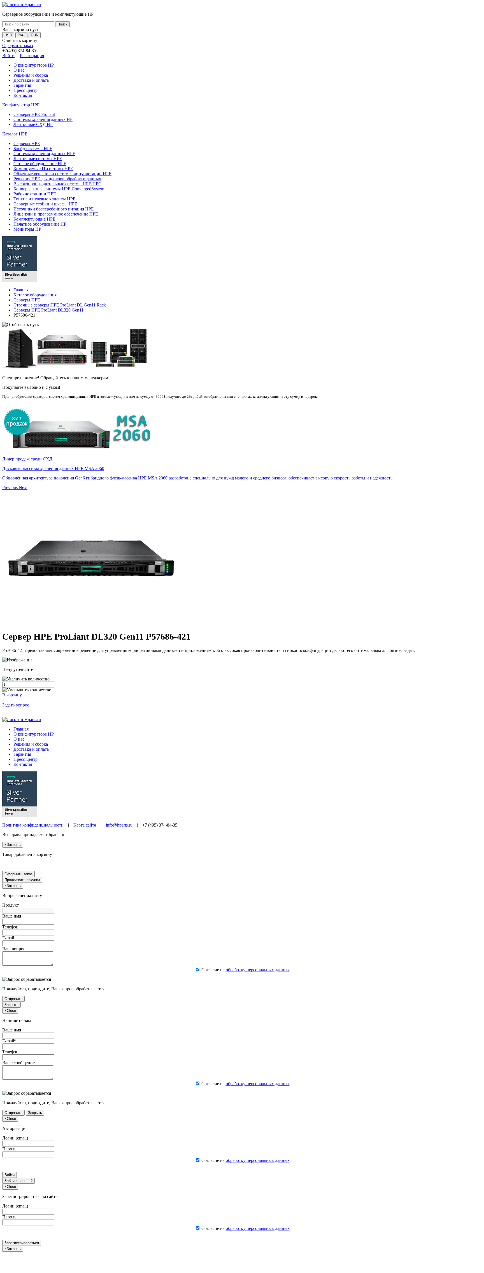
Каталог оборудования (35, 294)
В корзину (12, 694)
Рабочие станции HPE (34, 193)
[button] (10, 487)
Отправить (13, 999)
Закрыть (11, 1005)
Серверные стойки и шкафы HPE (45, 204)
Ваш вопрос (13, 948)
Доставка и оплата (31, 80)
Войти (8, 55)
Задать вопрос (15, 705)
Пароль (9, 1148)
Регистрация (32, 55)
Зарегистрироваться (21, 1243)
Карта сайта (84, 825)
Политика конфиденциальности (33, 825)
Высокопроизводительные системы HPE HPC (57, 183)
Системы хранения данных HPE (44, 153)
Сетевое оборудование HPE (39, 163)
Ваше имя (11, 916)
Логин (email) (15, 1138)
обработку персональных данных (258, 969)
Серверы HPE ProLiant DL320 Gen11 (48, 310)
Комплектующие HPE (34, 219)
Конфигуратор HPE (21, 104)
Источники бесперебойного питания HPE (53, 209)
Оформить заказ (17, 45)
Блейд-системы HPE (32, 148)
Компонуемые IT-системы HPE (43, 168)
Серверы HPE (26, 143)
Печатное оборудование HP (39, 224)
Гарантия (22, 85)
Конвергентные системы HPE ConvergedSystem (58, 188)
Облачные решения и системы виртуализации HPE (62, 173)
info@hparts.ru (119, 825)
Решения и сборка (30, 75)
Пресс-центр (25, 90)
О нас (18, 70)
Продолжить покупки (22, 880)
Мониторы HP (27, 229)
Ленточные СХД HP (33, 124)
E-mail (8, 937)
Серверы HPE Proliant (34, 114)
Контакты (22, 95)
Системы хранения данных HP (43, 119)
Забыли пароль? (18, 1181)
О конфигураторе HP (33, 65)
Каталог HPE (14, 134)
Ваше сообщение (18, 1062)
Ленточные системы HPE (37, 158)
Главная (21, 289)
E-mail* (9, 1040)
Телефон (10, 927)
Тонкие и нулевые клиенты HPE (44, 198)
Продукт (10, 905)
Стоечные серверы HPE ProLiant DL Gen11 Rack (59, 305)
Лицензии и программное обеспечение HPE (55, 214)
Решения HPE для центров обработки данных (57, 178)
